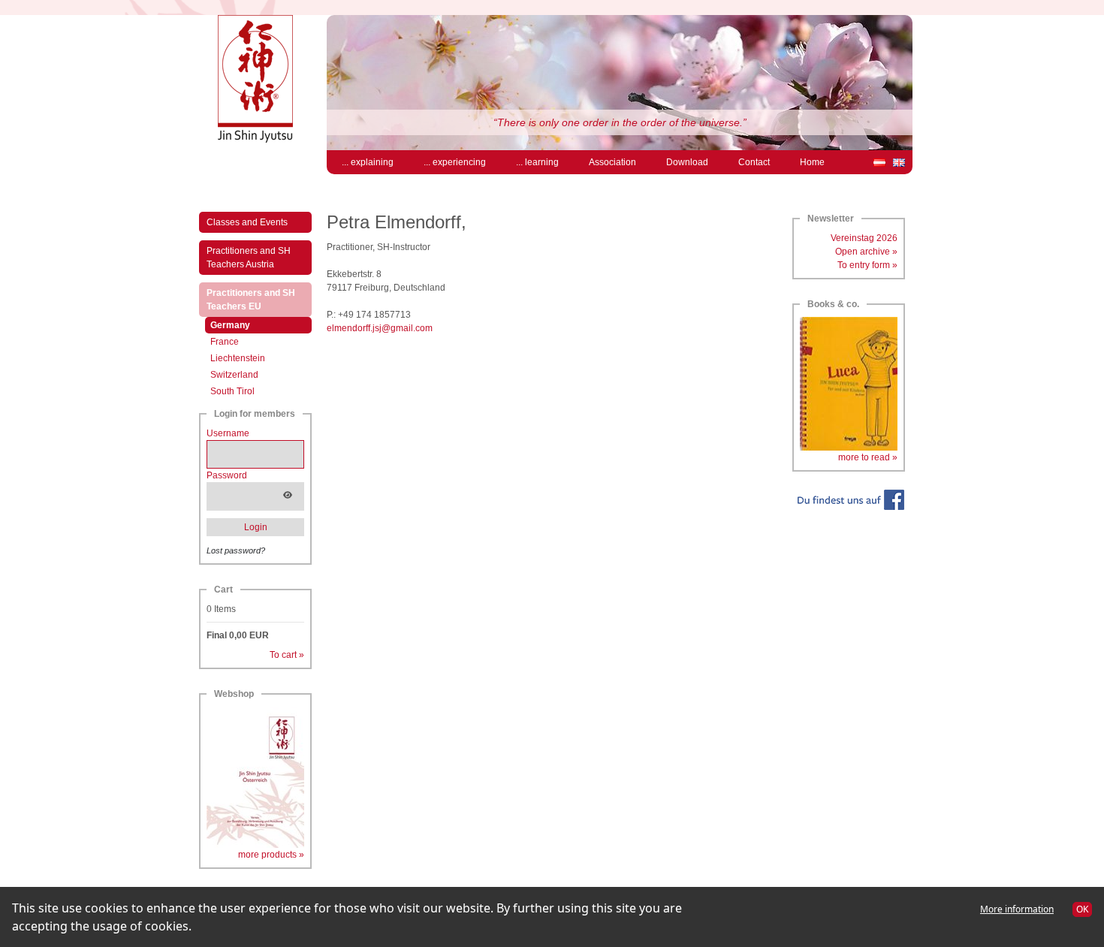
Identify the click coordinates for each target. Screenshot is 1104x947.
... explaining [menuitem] (368, 162)
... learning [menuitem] (537, 162)
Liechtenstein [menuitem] (237, 358)
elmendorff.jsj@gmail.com (380, 328)
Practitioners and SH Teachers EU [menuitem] (251, 300)
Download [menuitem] (687, 162)
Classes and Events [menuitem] (247, 222)
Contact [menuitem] (754, 162)
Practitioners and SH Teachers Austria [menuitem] (249, 258)
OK (1082, 909)
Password (227, 475)
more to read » (867, 457)
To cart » (287, 655)
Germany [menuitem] (246, 324)
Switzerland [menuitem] (234, 374)
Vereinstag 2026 (864, 238)
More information (1017, 909)
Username (228, 433)
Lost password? (236, 550)
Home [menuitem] (812, 162)
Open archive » (866, 251)
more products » (271, 854)
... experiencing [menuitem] (455, 162)
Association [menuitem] (612, 162)
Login (255, 527)
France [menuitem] (224, 341)
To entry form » (867, 265)
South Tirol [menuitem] (232, 391)
